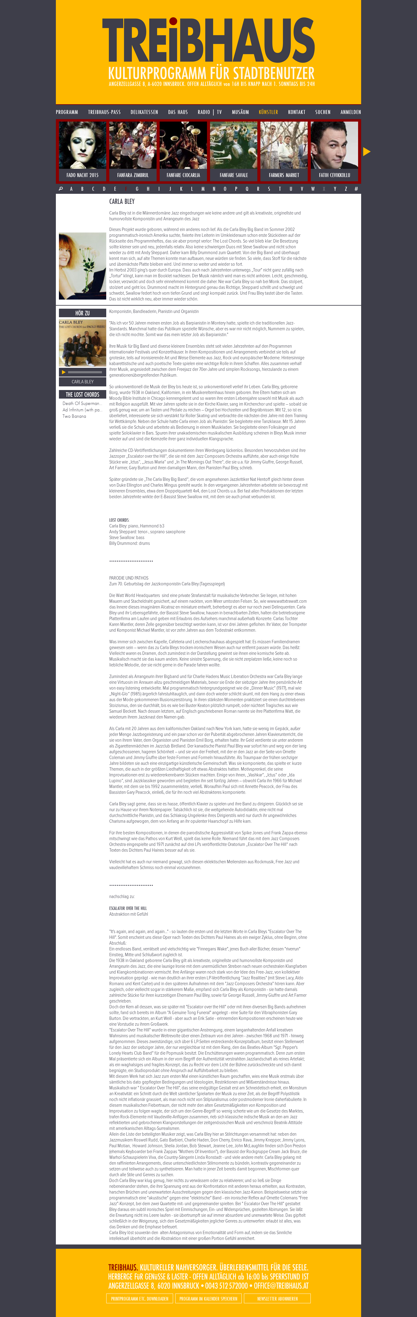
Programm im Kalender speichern (208, 1298)
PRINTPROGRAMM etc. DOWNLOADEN (139, 1298)
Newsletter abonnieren (277, 1298)
